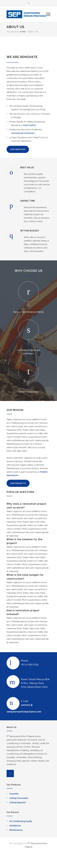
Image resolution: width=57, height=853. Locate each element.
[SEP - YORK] (26, 14)
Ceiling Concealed (18, 798)
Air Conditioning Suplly (20, 821)
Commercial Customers (23, 133)
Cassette (14, 794)
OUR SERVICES (17, 149)
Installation (15, 825)
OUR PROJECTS (18, 483)
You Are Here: (13, 32)
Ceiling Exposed (17, 802)
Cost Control (29, 125)
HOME (23, 32)
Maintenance (16, 830)
